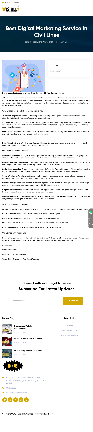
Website (69, 326)
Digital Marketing (55, 71)
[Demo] (13, 365)
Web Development (69, 330)
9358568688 (11, 388)
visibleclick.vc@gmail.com (14, 2)
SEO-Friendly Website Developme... (29, 351)
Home (26, 42)
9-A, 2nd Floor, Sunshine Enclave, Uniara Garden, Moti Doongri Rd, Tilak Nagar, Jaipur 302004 (25, 380)
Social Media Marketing (70, 335)
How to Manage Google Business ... (29, 338)
